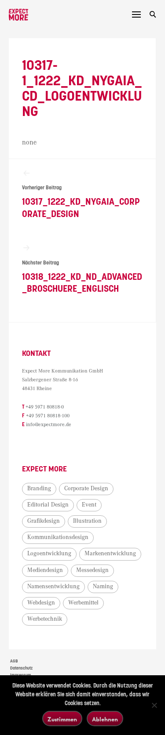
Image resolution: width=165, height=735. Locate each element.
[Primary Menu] (136, 14)
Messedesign (92, 570)
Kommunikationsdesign (57, 537)
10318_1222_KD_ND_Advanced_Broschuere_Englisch (82, 277)
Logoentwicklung (49, 553)
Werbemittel (83, 603)
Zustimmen (62, 719)
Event (89, 505)
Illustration (87, 521)
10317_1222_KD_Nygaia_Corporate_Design (81, 202)
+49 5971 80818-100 (48, 416)
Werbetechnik (44, 619)
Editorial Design (48, 505)
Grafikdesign (43, 521)
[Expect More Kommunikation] (18, 15)
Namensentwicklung (53, 586)
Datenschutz (21, 668)
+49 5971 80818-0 (45, 407)
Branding (39, 488)
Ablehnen (105, 719)
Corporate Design (86, 488)
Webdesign (41, 603)
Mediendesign (45, 570)
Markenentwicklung (110, 553)
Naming (103, 586)
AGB (14, 661)
